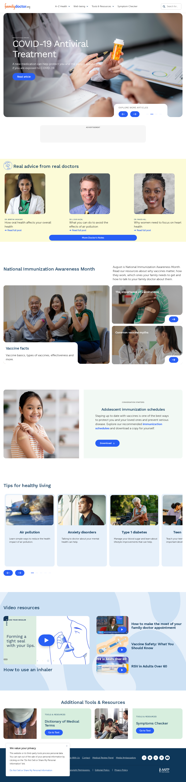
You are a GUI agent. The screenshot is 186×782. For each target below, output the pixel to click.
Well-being (79, 6)
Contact (86, 758)
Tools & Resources (101, 6)
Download (105, 443)
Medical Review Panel (103, 758)
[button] (46, 640)
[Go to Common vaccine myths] (173, 360)
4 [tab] (160, 114)
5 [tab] (49, 572)
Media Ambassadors (126, 758)
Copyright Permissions (79, 770)
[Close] (66, 746)
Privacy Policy (121, 770)
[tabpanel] (29, 530)
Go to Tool (53, 732)
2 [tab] (151, 114)
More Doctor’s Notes (93, 237)
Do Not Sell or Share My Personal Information (31, 770)
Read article (24, 70)
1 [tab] (147, 114)
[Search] (164, 6)
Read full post (14, 230)
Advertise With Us (71, 758)
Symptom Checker (127, 6)
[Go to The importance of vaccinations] (173, 319)
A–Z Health (61, 6)
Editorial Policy (102, 770)
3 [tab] (156, 114)
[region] (38, 759)
